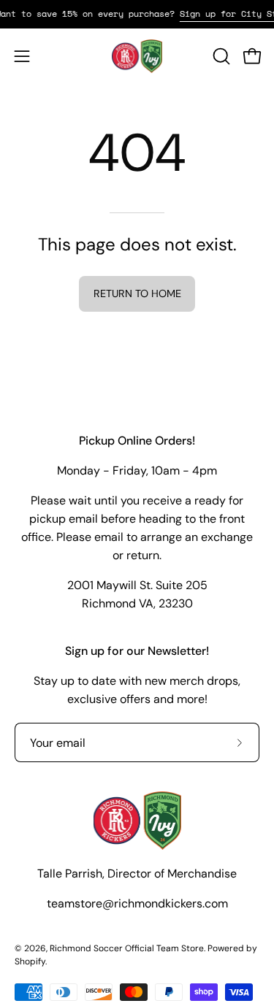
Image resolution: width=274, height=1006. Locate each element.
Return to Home (137, 293)
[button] (220, 56)
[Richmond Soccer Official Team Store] (137, 56)
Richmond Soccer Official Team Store (127, 948)
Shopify (30, 961)
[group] (137, 14)
